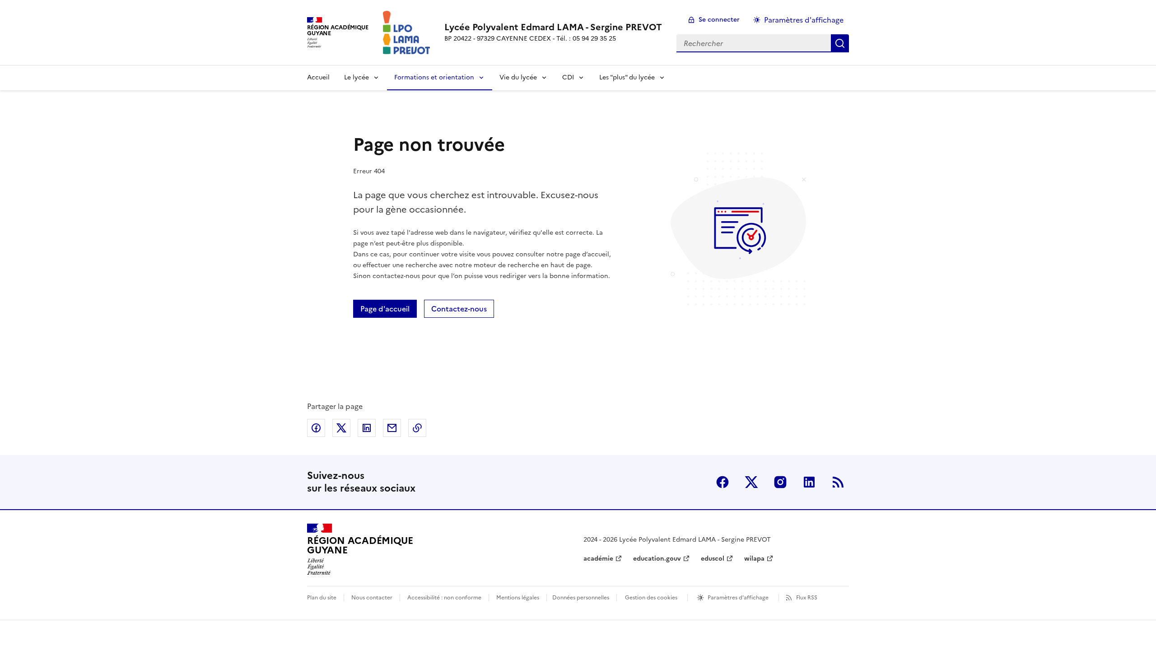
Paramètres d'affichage (804, 19)
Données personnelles (580, 598)
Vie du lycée (518, 77)
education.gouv (657, 558)
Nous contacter (371, 598)
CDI (568, 77)
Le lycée (356, 77)
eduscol (712, 558)
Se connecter (719, 19)
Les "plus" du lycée (627, 77)
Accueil (318, 77)
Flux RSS (806, 598)
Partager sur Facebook (316, 428)
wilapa (754, 558)
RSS (838, 482)
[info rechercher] (840, 43)
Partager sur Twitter (341, 428)
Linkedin (809, 482)
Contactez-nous (459, 308)
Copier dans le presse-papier (417, 428)
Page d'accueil (385, 308)
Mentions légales (517, 598)
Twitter (751, 482)
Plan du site (321, 598)
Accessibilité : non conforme (444, 598)
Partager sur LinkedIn (367, 428)
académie (598, 558)
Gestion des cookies (651, 598)
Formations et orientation (434, 77)
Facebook (722, 482)
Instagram (780, 482)
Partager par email (392, 428)
